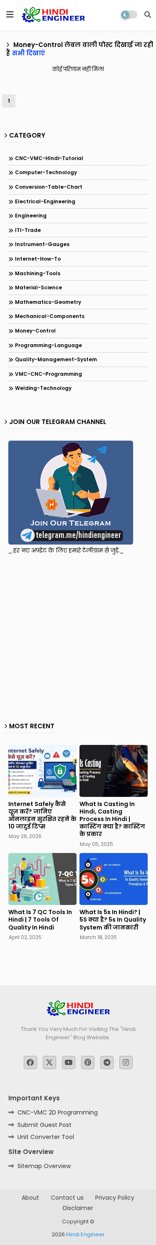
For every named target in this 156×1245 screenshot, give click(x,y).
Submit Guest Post (44, 1125)
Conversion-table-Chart (48, 186)
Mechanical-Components (49, 316)
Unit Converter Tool (45, 1137)
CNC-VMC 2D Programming (57, 1112)
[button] (147, 14)
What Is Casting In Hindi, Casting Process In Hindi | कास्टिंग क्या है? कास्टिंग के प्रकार (112, 819)
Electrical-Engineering (45, 201)
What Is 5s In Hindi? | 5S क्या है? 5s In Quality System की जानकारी (112, 919)
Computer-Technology (46, 172)
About (30, 1198)
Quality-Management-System (56, 359)
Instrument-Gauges (42, 244)
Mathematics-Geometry (48, 302)
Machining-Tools (37, 273)
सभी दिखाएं (28, 53)
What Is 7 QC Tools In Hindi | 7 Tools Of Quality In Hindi (40, 919)
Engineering (31, 215)
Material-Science (38, 287)
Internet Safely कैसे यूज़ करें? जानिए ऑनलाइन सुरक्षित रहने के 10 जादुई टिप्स (42, 815)
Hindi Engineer (85, 1234)
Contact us (67, 1198)
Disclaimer (78, 1208)
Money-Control (35, 330)
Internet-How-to (38, 258)
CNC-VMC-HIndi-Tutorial (49, 158)
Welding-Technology (43, 388)
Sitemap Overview (44, 1166)
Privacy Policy (114, 1198)
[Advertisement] (78, 636)
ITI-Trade (28, 230)
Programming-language (48, 345)
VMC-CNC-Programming (48, 373)
